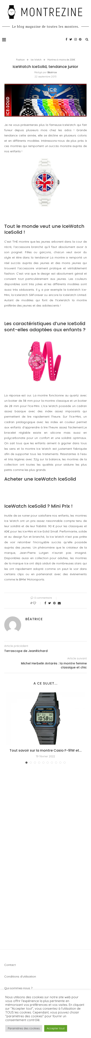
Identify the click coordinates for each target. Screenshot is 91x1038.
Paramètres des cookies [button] (24, 1028)
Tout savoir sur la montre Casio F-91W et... (46, 750)
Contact (10, 965)
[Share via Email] (59, 603)
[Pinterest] (80, 39)
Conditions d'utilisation (20, 976)
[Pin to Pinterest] (54, 603)
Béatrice (52, 72)
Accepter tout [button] (56, 1028)
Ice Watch (36, 59)
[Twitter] (70, 39)
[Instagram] (75, 39)
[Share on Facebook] (45, 603)
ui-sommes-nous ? (19, 988)
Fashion (20, 59)
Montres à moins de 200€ (61, 59)
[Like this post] (37, 603)
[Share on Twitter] (49, 603)
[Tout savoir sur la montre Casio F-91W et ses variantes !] (45, 718)
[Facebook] (66, 39)
